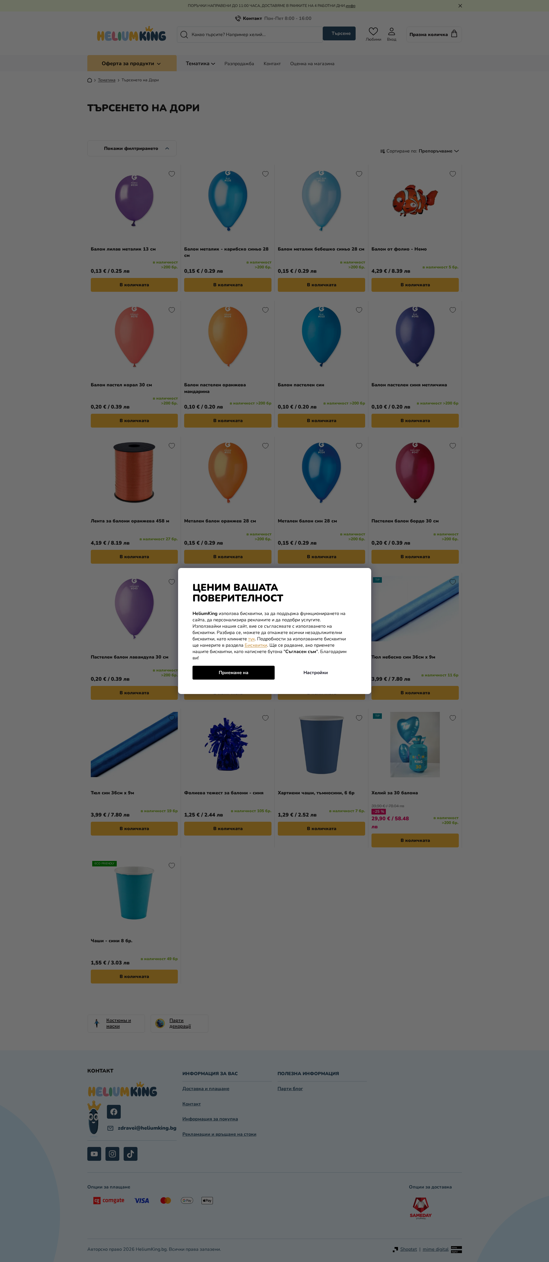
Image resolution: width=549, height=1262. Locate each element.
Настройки (315, 672)
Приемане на (233, 672)
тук (251, 639)
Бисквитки (256, 645)
